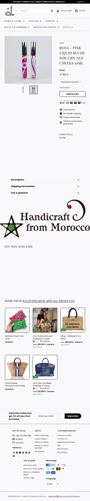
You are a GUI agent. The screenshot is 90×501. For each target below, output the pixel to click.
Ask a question (19, 192)
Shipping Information (66, 442)
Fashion (34, 21)
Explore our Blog (41, 442)
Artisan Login (29, 478)
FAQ (59, 445)
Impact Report (41, 439)
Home (61, 43)
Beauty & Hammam (15, 27)
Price (62, 70)
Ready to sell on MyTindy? (42, 446)
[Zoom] (28, 60)
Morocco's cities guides (34, 468)
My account (40, 451)
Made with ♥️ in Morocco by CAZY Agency (64, 496)
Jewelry (50, 21)
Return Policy (62, 449)
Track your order (64, 435)
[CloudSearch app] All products (49, 301)
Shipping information (23, 186)
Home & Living (13, 21)
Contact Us (62, 439)
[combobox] (37, 10)
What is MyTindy (42, 435)
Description (17, 179)
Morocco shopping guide (31, 473)
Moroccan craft (30, 465)
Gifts (67, 27)
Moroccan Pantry (45, 27)
